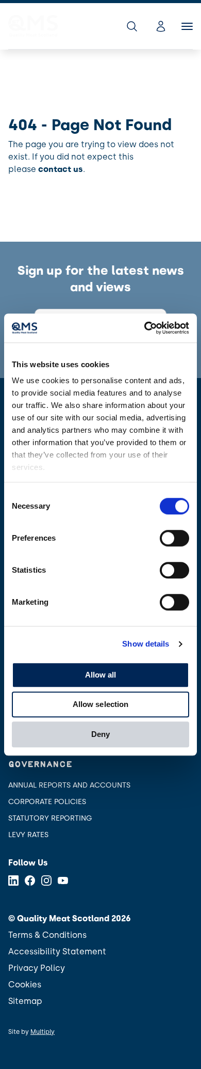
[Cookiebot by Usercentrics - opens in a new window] (144, 328)
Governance (40, 764)
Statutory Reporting (50, 818)
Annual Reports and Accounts (69, 785)
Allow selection (101, 704)
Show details (145, 643)
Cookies (24, 984)
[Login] (160, 26)
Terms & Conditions (47, 935)
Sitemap (25, 1001)
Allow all (100, 674)
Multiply (42, 1031)
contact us (60, 169)
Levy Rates (28, 834)
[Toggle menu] (187, 26)
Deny (100, 734)
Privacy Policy (36, 968)
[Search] (132, 26)
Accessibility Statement (57, 951)
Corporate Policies (47, 801)
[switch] (174, 538)
